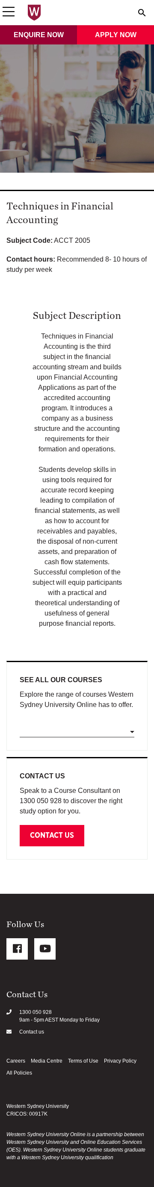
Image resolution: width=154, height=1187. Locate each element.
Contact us (31, 1032)
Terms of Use (83, 1061)
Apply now (115, 34)
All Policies (19, 1073)
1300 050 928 (35, 1012)
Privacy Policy (120, 1061)
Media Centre (46, 1061)
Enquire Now (39, 34)
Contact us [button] (52, 835)
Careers (15, 1061)
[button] (8, 12)
